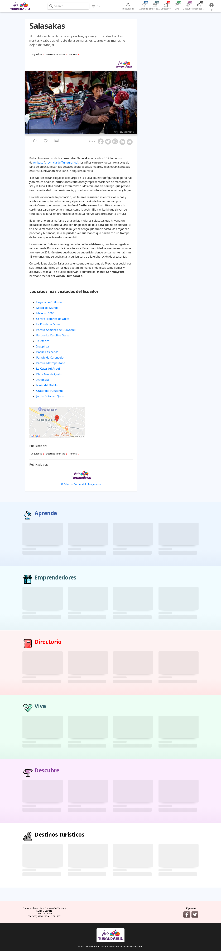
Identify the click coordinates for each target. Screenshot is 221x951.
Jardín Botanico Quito (50, 396)
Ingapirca (42, 346)
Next (133, 103)
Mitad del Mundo (47, 308)
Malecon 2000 (45, 313)
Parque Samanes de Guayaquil (56, 330)
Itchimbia (42, 380)
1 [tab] (80, 133)
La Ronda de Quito (48, 324)
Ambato (38, 162)
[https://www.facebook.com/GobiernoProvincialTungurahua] (186, 914)
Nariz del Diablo (46, 385)
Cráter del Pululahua (49, 391)
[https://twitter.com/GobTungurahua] (194, 914)
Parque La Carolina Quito (52, 335)
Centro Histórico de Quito (52, 319)
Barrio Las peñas (47, 352)
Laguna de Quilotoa (49, 302)
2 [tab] (82, 133)
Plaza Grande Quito (48, 374)
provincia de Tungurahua (61, 162)
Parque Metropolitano (50, 363)
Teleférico (42, 341)
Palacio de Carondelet (50, 357)
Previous (28, 103)
